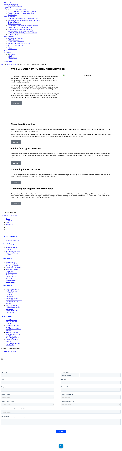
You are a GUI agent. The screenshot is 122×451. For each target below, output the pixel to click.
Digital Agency (11, 262)
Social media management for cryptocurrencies (24, 20)
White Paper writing (14, 24)
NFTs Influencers (13, 40)
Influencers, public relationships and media (14, 299)
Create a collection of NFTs (17, 42)
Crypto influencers (14, 22)
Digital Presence (11, 273)
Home (3, 64)
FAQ (9, 47)
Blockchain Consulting (23, 124)
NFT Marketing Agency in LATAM (19, 43)
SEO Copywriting (11, 305)
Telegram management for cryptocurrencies (23, 18)
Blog (5, 51)
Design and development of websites (11, 276)
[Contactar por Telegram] (61, 446)
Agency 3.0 (8, 8)
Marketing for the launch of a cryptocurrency (23, 25)
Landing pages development (11, 281)
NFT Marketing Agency (13, 251)
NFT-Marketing (9, 36)
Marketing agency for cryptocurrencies (21, 31)
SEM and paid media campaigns (13, 308)
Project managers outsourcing (12, 311)
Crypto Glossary (13, 34)
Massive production (12, 264)
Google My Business (12, 266)
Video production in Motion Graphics (12, 290)
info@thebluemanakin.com (9, 215)
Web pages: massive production (12, 270)
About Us (7, 2)
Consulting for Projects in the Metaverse (32, 188)
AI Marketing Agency (15, 6)
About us (9, 221)
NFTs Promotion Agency (16, 45)
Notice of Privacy (10, 351)
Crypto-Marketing (10, 17)
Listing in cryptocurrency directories (20, 27)
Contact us (8, 61)
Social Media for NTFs (15, 38)
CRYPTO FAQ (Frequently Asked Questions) (22, 33)
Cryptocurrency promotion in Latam (20, 29)
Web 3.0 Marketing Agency (17, 9)
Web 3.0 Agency (12, 64)
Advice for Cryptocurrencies (26, 148)
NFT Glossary (12, 49)
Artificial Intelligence (11, 4)
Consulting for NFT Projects (25, 169)
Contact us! (9, 224)
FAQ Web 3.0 (12, 15)
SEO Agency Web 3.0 (13, 343)
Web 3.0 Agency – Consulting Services (21, 13)
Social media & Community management (11, 294)
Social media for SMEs (13, 267)
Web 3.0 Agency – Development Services (22, 11)
